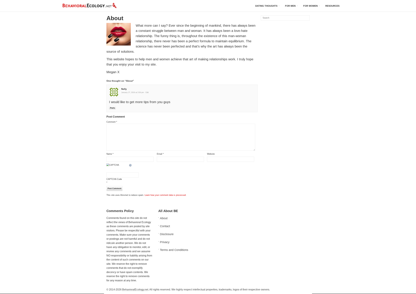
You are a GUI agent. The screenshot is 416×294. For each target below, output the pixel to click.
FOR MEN (290, 6)
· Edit (146, 92)
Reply (112, 108)
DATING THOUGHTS (266, 6)
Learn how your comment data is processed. (165, 195)
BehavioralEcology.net (135, 289)
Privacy (164, 242)
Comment (111, 122)
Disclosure (167, 234)
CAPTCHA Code (114, 179)
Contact (165, 226)
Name (109, 154)
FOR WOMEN (310, 6)
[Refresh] (130, 165)
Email (160, 154)
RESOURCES (332, 6)
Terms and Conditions (174, 250)
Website (211, 154)
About (164, 218)
